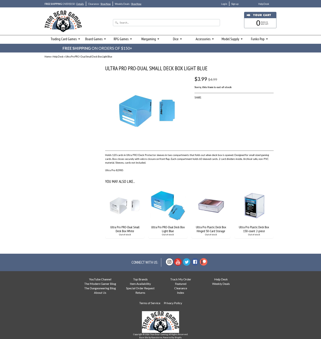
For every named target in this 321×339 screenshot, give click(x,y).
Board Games (94, 39)
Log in (224, 3)
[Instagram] (169, 262)
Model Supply (230, 39)
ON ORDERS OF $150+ (97, 48)
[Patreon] (203, 262)
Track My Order (180, 279)
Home (48, 56)
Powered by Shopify (172, 337)
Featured (180, 283)
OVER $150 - (64, 3)
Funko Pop (258, 39)
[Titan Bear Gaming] (63, 27)
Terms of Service (149, 303)
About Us (100, 292)
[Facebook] (195, 262)
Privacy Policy (173, 303)
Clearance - (99, 3)
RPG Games (121, 39)
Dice (176, 39)
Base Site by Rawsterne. (151, 337)
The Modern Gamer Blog (100, 283)
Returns (140, 292)
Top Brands (140, 279)
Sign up (235, 3)
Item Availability (140, 283)
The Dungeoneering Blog (100, 288)
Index (180, 292)
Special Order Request (140, 288)
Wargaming (148, 39)
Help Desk (263, 3)
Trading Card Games (64, 39)
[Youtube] (178, 262)
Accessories (203, 39)
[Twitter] (186, 262)
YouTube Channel (100, 279)
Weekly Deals (221, 283)
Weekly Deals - (128, 3)
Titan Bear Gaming (159, 334)
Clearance (180, 288)
